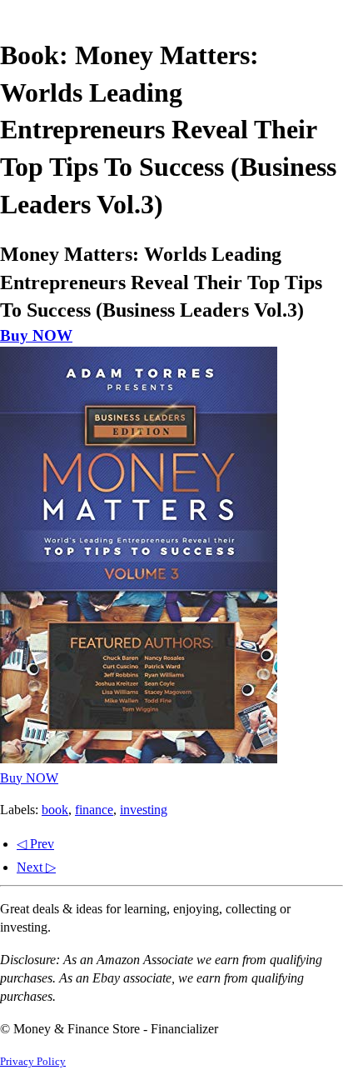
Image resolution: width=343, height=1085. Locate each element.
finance (94, 809)
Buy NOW (36, 335)
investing (143, 809)
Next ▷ (36, 867)
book (55, 809)
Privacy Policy (33, 1062)
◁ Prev (35, 844)
